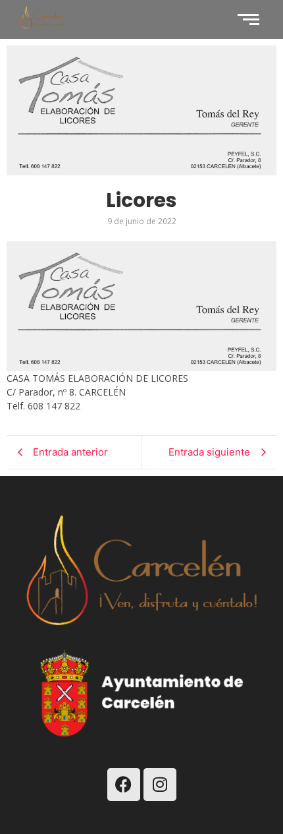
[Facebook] (123, 784)
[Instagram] (159, 784)
